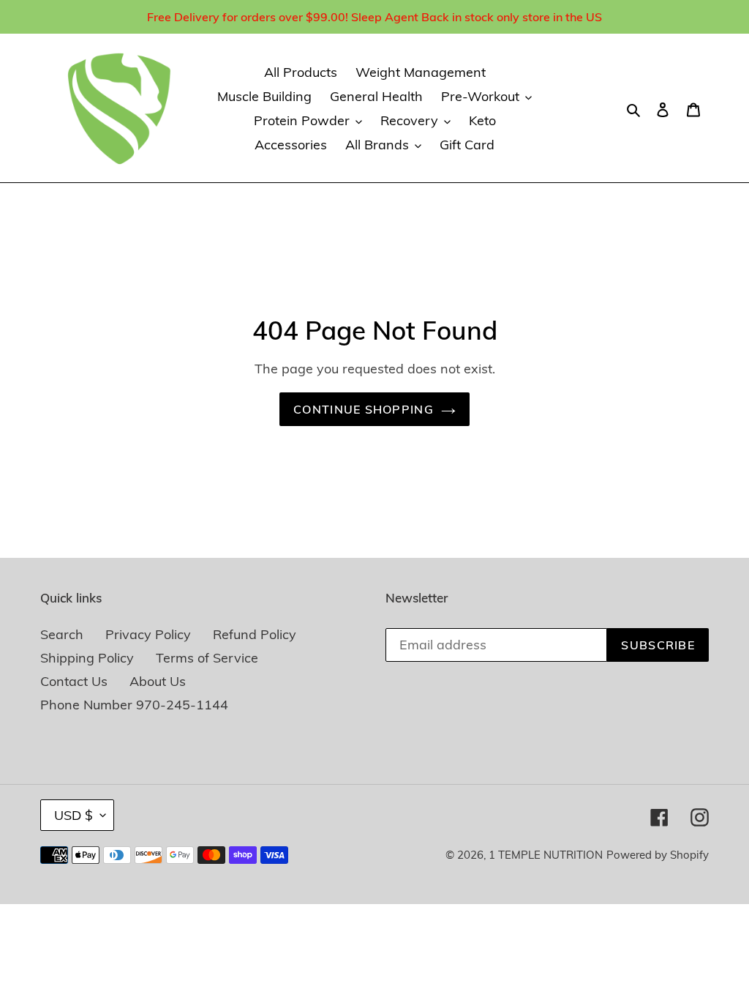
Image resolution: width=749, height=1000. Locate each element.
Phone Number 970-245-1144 (134, 704)
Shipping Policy (87, 657)
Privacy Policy (148, 634)
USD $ (73, 815)
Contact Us (74, 681)
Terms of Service (207, 657)
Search (61, 634)
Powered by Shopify (657, 855)
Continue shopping (363, 409)
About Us (157, 681)
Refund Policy (254, 634)
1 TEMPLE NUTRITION (546, 855)
